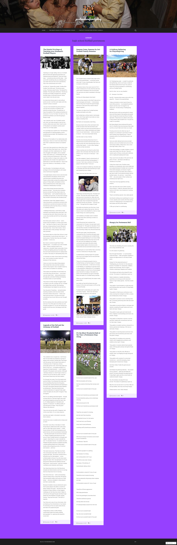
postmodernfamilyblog (88, 18)
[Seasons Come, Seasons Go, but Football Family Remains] (88, 65)
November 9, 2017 (82, 523)
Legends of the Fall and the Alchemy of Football (53, 326)
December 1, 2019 (82, 323)
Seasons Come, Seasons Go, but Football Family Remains (88, 50)
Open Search (135, 30)
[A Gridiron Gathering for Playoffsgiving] (122, 66)
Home (43, 30)
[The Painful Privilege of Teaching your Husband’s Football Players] (55, 63)
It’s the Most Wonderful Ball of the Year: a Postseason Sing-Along (88, 335)
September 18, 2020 (49, 315)
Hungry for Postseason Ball (120, 222)
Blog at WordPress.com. (47, 541)
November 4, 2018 (115, 395)
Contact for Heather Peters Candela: (91, 30)
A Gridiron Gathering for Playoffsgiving (118, 50)
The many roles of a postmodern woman (62, 30)
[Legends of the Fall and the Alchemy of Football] (55, 341)
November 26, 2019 (115, 212)
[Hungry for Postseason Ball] (122, 234)
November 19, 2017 (49, 522)
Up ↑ (136, 541)
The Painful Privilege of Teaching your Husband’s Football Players (53, 51)
